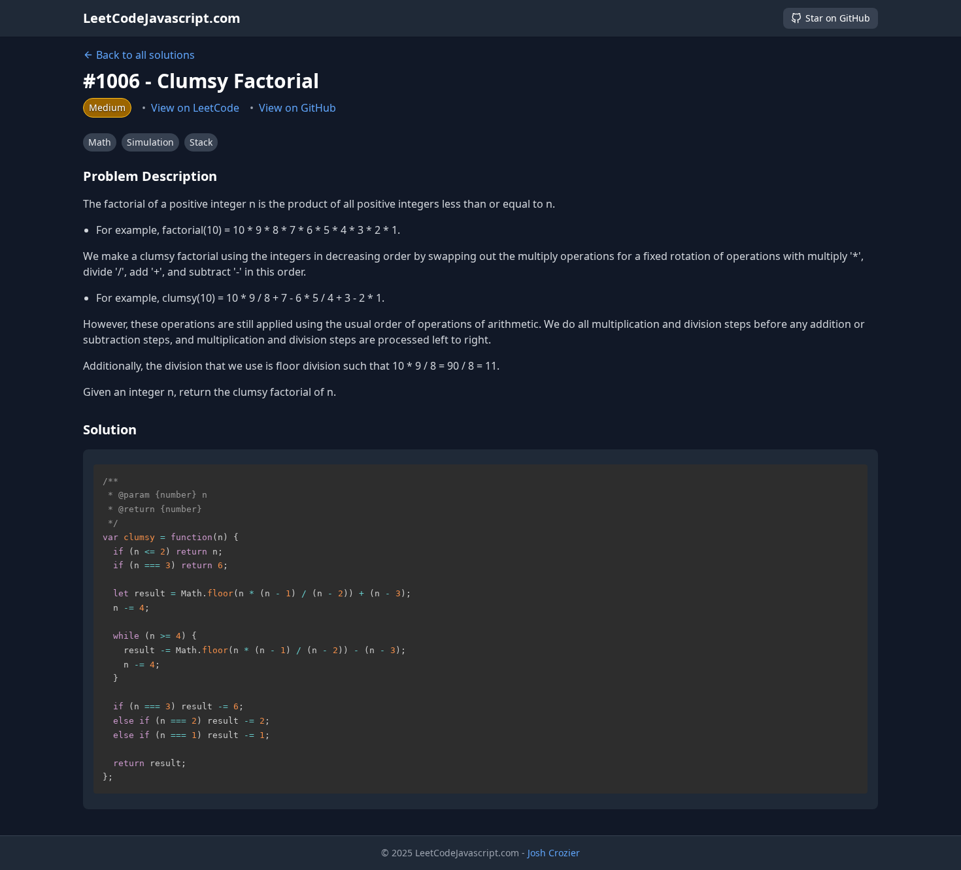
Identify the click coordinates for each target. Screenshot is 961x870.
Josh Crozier (554, 852)
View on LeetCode (195, 108)
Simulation (150, 142)
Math (99, 142)
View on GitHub (297, 108)
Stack (201, 142)
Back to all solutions (145, 55)
